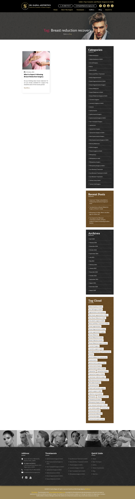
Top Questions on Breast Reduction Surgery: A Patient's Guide (98, 208)
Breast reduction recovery (96, 340)
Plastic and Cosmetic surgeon (97, 388)
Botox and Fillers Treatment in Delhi (99, 323)
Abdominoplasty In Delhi (53, 473)
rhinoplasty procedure (95, 399)
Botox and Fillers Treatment (97, 74)
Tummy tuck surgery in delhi (96, 419)
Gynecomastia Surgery (95, 114)
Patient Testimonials (98, 468)
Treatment (80, 10)
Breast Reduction (94, 88)
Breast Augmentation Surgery (97, 85)
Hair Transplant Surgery (95, 121)
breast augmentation (95, 326)
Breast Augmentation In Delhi (97, 81)
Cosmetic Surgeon (94, 99)
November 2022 (93, 272)
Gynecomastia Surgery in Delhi (97, 118)
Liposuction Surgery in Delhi (96, 132)
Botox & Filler (93, 70)
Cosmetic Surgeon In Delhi (77, 468)
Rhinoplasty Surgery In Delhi (96, 402)
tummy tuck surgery (94, 416)
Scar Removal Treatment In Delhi (98, 173)
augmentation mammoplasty (97, 312)
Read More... (27, 88)
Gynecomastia (93, 110)
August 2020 (92, 290)
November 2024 (93, 246)
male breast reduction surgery (97, 377)
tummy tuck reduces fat (95, 413)
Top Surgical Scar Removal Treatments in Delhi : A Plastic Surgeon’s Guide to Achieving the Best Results (99, 220)
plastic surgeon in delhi (95, 391)
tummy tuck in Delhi (94, 411)
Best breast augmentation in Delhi (98, 315)
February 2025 (93, 242)
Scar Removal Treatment (96, 169)
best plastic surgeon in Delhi (96, 321)
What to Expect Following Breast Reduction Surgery (33, 75)
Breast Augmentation (95, 77)
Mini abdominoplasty (94, 382)
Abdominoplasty (93, 55)
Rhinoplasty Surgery (94, 162)
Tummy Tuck (105, 408)
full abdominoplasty (94, 351)
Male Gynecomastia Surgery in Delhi (98, 140)
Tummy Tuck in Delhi (94, 180)
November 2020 (93, 286)
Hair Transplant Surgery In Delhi (55, 467)
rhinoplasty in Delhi (102, 396)
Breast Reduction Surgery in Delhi (98, 96)
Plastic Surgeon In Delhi (76, 465)
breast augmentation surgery (97, 332)
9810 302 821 (37, 469)
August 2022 (92, 283)
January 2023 (92, 268)
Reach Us (108, 10)
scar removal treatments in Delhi (98, 405)
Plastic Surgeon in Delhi (95, 151)
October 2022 (93, 275)
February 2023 (93, 264)
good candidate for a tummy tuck (98, 357)
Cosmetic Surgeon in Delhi (96, 103)
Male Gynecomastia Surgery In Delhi (98, 380)
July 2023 (91, 257)
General (91, 107)
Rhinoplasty (92, 154)
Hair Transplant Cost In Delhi (77, 471)
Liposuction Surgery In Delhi (96, 374)
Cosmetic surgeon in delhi (96, 349)
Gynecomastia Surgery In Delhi (55, 459)
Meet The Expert (67, 10)
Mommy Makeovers (94, 143)
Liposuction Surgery (94, 129)
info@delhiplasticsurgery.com (86, 6)
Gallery (91, 10)
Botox (91, 66)
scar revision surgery (94, 408)
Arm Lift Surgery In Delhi (95, 309)
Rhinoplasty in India (94, 158)
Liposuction (92, 125)
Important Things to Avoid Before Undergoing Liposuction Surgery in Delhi (98, 201)
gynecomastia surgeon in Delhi (97, 363)
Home (56, 10)
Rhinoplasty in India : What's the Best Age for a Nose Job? (99, 213)
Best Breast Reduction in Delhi (97, 318)
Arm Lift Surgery (93, 63)
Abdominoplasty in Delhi (96, 59)
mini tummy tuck (93, 385)
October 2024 (93, 250)
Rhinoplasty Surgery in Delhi (97, 165)
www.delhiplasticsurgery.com (57, 492)
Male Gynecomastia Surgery (96, 136)
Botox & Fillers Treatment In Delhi (79, 462)
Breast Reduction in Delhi (96, 92)
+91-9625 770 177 (66, 6)
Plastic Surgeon (93, 147)
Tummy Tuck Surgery (94, 184)
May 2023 (91, 261)
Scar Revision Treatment (96, 176)
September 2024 (93, 253)
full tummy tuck (106, 351)
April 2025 (92, 239)
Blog (100, 10)
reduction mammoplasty (95, 394)
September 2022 (93, 279)
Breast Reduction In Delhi (53, 479)
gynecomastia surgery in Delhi (97, 368)
